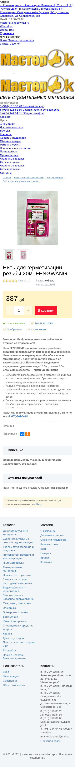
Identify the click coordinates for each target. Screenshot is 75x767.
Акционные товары (12, 158)
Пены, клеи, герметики (17, 575)
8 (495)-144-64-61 (18, 416)
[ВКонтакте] (22, 434)
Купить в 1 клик (43, 323)
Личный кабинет (10, 36)
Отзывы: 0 (24, 280)
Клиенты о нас (49, 544)
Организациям (9, 155)
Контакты (6, 134)
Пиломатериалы (13, 562)
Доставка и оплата (11, 127)
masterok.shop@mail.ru (14, 22)
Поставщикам (8, 151)
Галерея (45, 553)
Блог (43, 548)
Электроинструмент (15, 612)
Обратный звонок (14, 685)
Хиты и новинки (10, 162)
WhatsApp (6, 26)
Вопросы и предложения (15, 148)
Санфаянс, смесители (17, 603)
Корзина (5, 116)
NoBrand (49, 280)
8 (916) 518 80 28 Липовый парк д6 (22, 106)
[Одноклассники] (27, 434)
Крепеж (7, 633)
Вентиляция (10, 616)
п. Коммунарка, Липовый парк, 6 (39, 8)
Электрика (9, 607)
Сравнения (7, 33)
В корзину (46, 310)
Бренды (5, 130)
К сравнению (38, 329)
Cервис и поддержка (13, 137)
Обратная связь (50, 740)
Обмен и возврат (10, 141)
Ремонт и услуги (10, 144)
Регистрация (11, 676)
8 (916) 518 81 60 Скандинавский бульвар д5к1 (29, 109)
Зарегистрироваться (21, 40)
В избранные (14, 329)
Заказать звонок (10, 43)
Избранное (7, 29)
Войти (4, 40)
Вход (39, 504)
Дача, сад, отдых (13, 638)
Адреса (4, 1)
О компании (7, 123)
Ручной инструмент (15, 621)
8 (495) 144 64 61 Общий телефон (22, 113)
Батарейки (9, 650)
